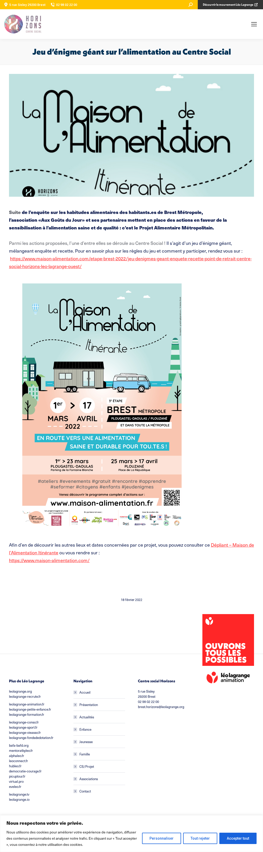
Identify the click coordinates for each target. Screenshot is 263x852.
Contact (85, 791)
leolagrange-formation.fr (26, 714)
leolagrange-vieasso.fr (25, 732)
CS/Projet (86, 766)
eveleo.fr (15, 786)
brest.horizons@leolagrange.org (161, 706)
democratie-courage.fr (25, 771)
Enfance (85, 729)
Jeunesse (86, 741)
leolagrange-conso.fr (24, 722)
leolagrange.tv (19, 794)
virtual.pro (16, 781)
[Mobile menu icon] (254, 24)
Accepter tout (238, 838)
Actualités (86, 717)
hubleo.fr (15, 765)
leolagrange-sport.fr (23, 727)
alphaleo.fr (16, 755)
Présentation (88, 704)
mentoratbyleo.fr (21, 750)
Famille (84, 754)
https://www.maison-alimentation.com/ (49, 560)
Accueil (84, 692)
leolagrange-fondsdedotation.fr (31, 737)
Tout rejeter (200, 838)
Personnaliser (161, 838)
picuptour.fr (17, 776)
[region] (131, 833)
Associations (88, 778)
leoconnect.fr (18, 760)
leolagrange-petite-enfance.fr (30, 709)
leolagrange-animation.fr (26, 704)
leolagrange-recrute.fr (25, 696)
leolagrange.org (20, 691)
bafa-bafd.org (19, 745)
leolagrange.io (19, 799)
